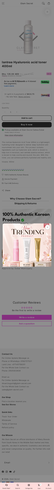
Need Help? (6, 488)
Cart (39, 486)
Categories (29, 488)
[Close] (47, 227)
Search (17, 488)
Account (48, 488)
